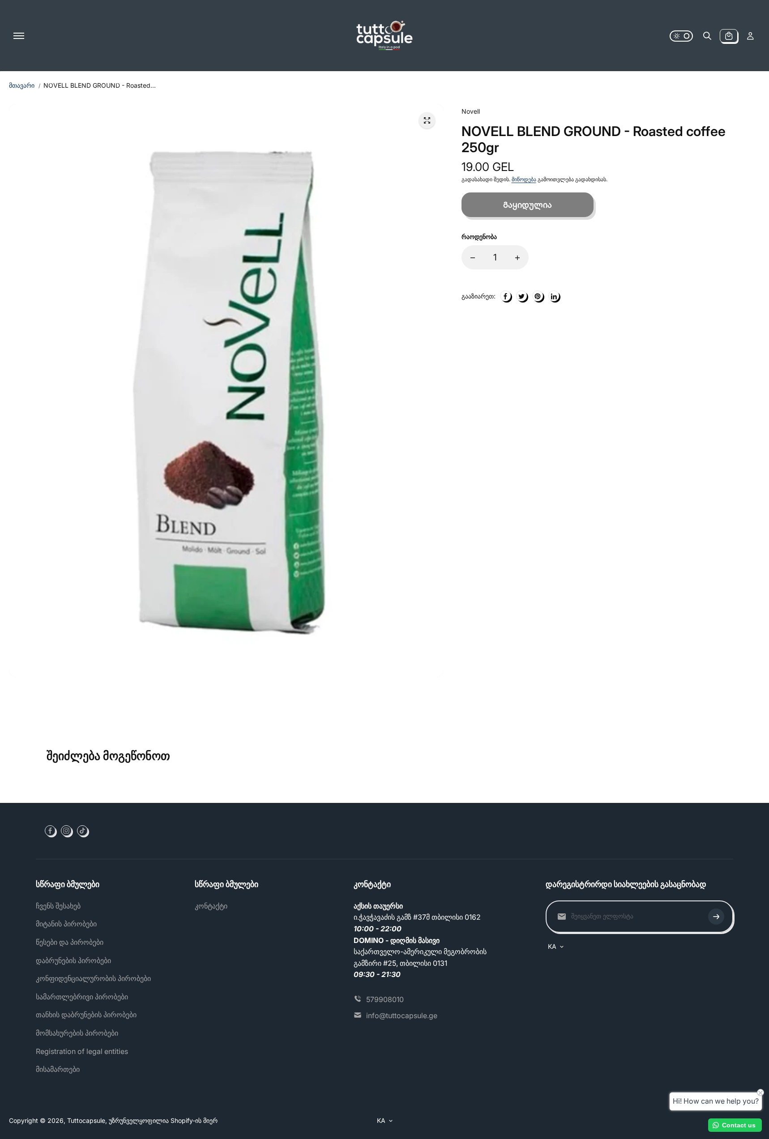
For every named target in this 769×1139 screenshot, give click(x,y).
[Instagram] (66, 830)
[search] (707, 36)
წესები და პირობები (69, 942)
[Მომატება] (517, 258)
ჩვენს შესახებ (58, 905)
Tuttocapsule (86, 1120)
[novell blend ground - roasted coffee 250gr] (427, 120)
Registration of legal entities (82, 1051)
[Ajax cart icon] (729, 36)
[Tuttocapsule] (384, 36)
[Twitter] (521, 296)
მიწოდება (524, 179)
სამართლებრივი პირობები (82, 996)
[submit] (716, 916)
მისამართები (58, 1069)
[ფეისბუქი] (505, 296)
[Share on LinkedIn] (553, 296)
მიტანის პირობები (66, 923)
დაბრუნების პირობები (73, 960)
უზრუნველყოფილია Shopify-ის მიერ (163, 1120)
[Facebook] (50, 830)
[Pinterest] (537, 296)
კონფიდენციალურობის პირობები (93, 978)
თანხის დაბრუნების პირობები (86, 1014)
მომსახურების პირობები (77, 1032)
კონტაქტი (211, 905)
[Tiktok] (82, 830)
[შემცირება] (472, 258)
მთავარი (21, 85)
